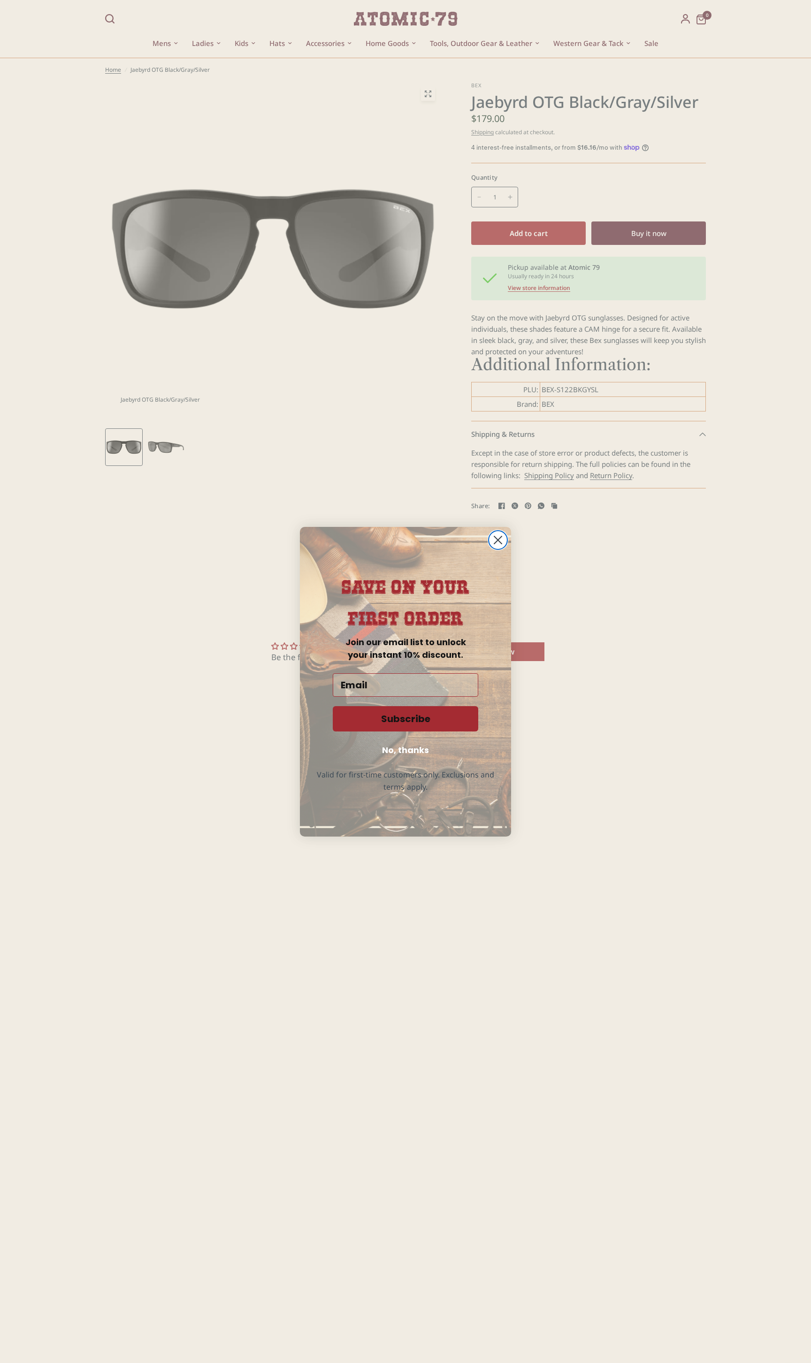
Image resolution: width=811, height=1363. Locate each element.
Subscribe (405, 718)
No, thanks (405, 750)
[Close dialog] (498, 540)
